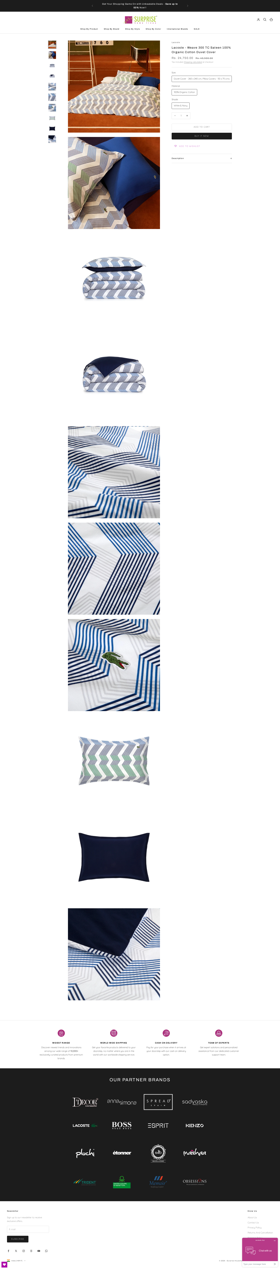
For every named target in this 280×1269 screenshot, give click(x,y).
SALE (197, 29)
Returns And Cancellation (260, 1232)
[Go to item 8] (52, 118)
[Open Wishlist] (4, 1265)
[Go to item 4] (52, 76)
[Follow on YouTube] (38, 1250)
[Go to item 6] (52, 97)
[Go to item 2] (52, 55)
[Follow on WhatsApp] (46, 1250)
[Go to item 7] (52, 108)
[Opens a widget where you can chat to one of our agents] (260, 1252)
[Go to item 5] (52, 87)
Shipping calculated (193, 62)
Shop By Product (89, 29)
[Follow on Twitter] (16, 1250)
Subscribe (17, 1239)
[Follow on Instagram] (23, 1250)
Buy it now (202, 136)
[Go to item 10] (52, 139)
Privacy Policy (254, 1227)
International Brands (177, 29)
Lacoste (176, 42)
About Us (252, 1217)
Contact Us (253, 1222)
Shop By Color (153, 29)
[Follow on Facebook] (8, 1250)
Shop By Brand (111, 29)
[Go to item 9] (52, 129)
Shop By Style (132, 29)
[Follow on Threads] (31, 1250)
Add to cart (202, 127)
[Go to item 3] (52, 66)
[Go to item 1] (52, 45)
